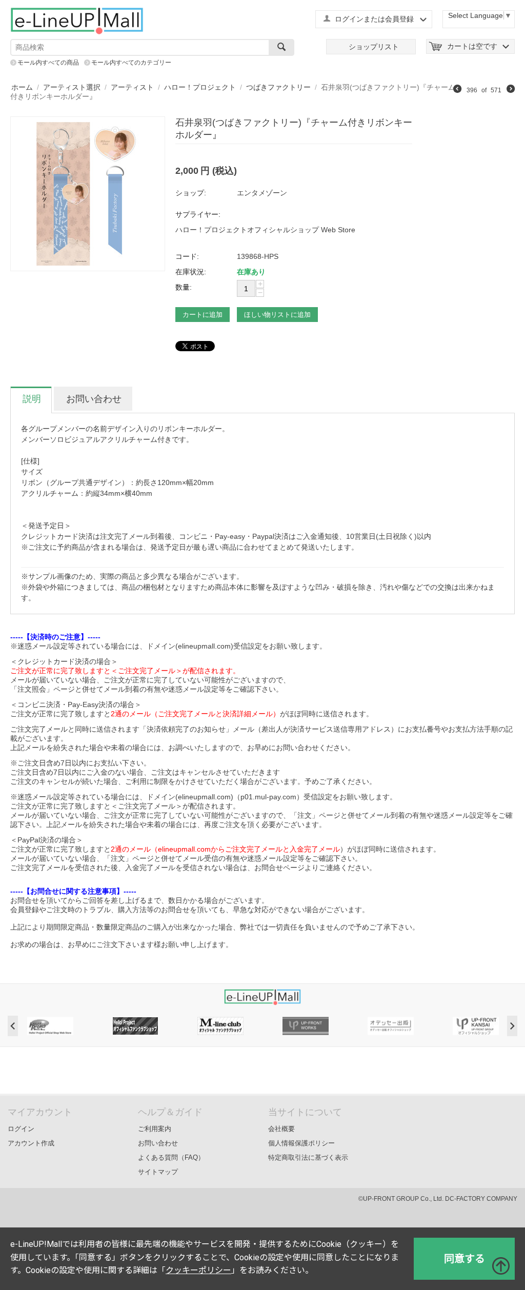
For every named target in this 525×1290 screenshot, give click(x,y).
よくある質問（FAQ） (171, 1157)
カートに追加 (203, 314)
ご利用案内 (154, 1129)
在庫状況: (190, 272)
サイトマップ (158, 1172)
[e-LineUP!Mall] (77, 20)
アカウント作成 (31, 1143)
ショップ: (190, 193)
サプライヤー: (197, 214)
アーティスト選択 (71, 87)
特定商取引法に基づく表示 (308, 1157)
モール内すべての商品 (48, 62)
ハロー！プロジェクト (200, 87)
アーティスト (132, 87)
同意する (464, 1259)
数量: (183, 287)
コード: (187, 256)
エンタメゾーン (262, 193)
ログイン (21, 1129)
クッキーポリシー (198, 1270)
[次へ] (511, 90)
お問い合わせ (158, 1143)
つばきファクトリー (278, 87)
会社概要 (281, 1129)
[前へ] (457, 90)
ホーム (22, 87)
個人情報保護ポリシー (301, 1143)
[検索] (281, 47)
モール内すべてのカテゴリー (131, 62)
